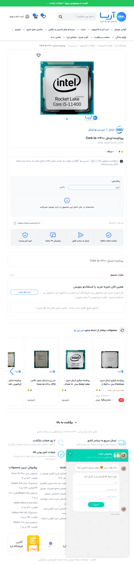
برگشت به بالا (65, 422)
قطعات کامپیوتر (87, 45)
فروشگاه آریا (120, 45)
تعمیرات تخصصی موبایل (55, 493)
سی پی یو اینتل (96, 130)
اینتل (111, 130)
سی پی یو (72, 45)
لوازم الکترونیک (105, 45)
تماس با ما (56, 37)
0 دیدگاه (110, 151)
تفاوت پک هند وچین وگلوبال (53, 483)
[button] (67, 119)
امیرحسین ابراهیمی (47, 559)
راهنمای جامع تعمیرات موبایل (53, 488)
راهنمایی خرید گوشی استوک (54, 518)
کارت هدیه (83, 37)
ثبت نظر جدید (24, 292)
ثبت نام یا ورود (16, 16)
